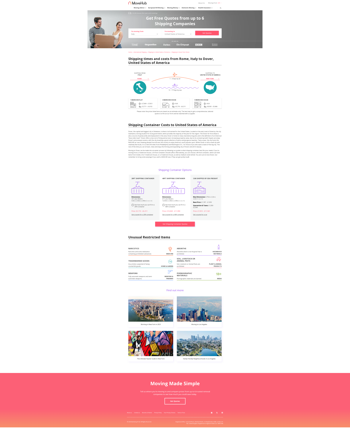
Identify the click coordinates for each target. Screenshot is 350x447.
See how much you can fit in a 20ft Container (143, 206)
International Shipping (140, 52)
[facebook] (211, 413)
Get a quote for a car (200, 215)
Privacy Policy (158, 412)
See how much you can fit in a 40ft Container (174, 206)
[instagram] (222, 413)
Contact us (137, 412)
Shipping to (210, 74)
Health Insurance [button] (204, 8)
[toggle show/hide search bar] (219, 7)
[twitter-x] (217, 413)
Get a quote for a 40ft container (173, 215)
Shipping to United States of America (159, 52)
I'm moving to (170, 31)
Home (130, 52)
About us (129, 412)
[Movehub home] (137, 2)
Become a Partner (147, 412)
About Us (201, 3)
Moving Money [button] (172, 8)
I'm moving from (137, 31)
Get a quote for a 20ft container (142, 215)
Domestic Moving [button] (188, 8)
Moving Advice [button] (139, 8)
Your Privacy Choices (169, 412)
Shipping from (139, 74)
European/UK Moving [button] (156, 8)
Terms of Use (181, 412)
